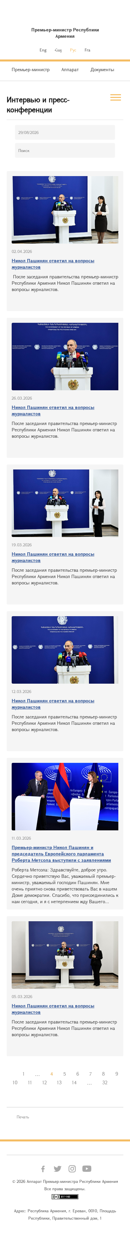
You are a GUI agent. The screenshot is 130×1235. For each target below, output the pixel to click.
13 (59, 1082)
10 (15, 1082)
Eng (43, 49)
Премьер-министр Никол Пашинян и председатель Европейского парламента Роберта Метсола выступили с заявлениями (61, 853)
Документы (102, 69)
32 (104, 1082)
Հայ (58, 49)
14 (74, 1082)
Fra (87, 49)
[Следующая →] (117, 1082)
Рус (73, 49)
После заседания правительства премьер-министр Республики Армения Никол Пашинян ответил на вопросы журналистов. (65, 282)
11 (30, 1082)
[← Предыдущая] (12, 1074)
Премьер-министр (31, 69)
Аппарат (70, 69)
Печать (23, 1116)
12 (44, 1082)
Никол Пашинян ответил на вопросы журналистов (53, 263)
